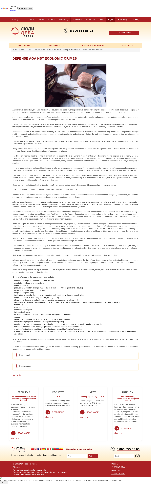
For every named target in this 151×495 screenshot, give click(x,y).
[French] (40, 449)
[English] (36, 449)
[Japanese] (50, 449)
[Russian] (57, 449)
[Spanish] (61, 449)
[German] (43, 449)
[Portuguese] (54, 449)
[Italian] (47, 449)
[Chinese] (32, 449)
